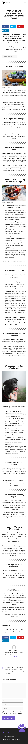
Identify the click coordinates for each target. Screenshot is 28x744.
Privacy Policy (6, 739)
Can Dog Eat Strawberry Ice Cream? (14, 629)
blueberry (5, 90)
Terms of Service (15, 739)
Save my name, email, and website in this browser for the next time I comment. (13, 712)
